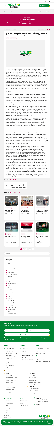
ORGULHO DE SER (11, 300)
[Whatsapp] (47, 29)
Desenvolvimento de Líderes (27, 359)
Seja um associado (43, 5)
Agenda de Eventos (23, 400)
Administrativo (10, 265)
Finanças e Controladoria (11, 380)
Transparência (8, 408)
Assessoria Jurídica (9, 350)
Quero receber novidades (26, 334)
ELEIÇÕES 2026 (8, 207)
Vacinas (7, 367)
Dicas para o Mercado (12, 278)
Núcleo (9, 296)
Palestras (23, 353)
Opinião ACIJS (10, 298)
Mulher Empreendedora (33, 392)
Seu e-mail (30, 328)
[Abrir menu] (5, 5)
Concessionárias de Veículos (11, 377)
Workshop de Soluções (41, 353)
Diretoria (7, 405)
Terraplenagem (9, 391)
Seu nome (6, 328)
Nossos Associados (9, 403)
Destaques (8, 234)
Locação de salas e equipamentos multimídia (11, 356)
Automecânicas (9, 375)
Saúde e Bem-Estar (32, 380)
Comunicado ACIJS (11, 268)
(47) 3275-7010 (39, 406)
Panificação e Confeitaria (10, 387)
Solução (9, 311)
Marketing (31, 378)
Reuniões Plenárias (11, 309)
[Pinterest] (44, 29)
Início (5, 10)
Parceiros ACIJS (9, 410)
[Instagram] (43, 1)
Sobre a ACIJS (8, 400)
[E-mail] (49, 29)
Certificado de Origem (10, 351)
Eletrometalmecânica (10, 378)
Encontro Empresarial (12, 283)
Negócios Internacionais (10, 385)
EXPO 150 (9, 287)
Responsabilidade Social (12, 305)
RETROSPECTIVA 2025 (12, 307)
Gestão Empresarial (40, 207)
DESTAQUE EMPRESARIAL (13, 274)
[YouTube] (49, 1)
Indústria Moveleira (9, 382)
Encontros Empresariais (42, 350)
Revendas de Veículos (10, 389)
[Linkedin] (45, 1)
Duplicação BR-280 (11, 279)
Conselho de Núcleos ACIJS (34, 388)
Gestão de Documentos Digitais (43, 361)
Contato (21, 403)
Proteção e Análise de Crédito (43, 358)
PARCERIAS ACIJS (11, 302)
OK (49, 422)
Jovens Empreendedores (33, 390)
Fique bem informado (12, 10)
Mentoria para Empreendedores (25, 364)
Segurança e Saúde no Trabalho (35, 382)
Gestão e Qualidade (32, 377)
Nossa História (9, 402)
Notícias (23, 234)
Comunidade (10, 270)
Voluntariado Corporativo (34, 393)
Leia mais (14, 218)
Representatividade (9, 407)
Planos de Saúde (9, 363)
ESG (6, 412)
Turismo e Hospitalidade (33, 384)
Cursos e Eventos (40, 234)
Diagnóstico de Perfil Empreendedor (26, 361)
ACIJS (19, 10)
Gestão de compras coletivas (11, 353)
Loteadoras (8, 384)
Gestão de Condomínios (33, 375)
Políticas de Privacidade (24, 405)
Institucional (10, 292)
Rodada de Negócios (41, 351)
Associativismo (13, 38)
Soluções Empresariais (12, 313)
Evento (9, 285)
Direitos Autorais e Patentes (42, 359)
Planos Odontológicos (10, 365)
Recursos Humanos (11, 304)
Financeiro (10, 289)
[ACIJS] (14, 5)
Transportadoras (9, 392)
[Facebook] (47, 1)
